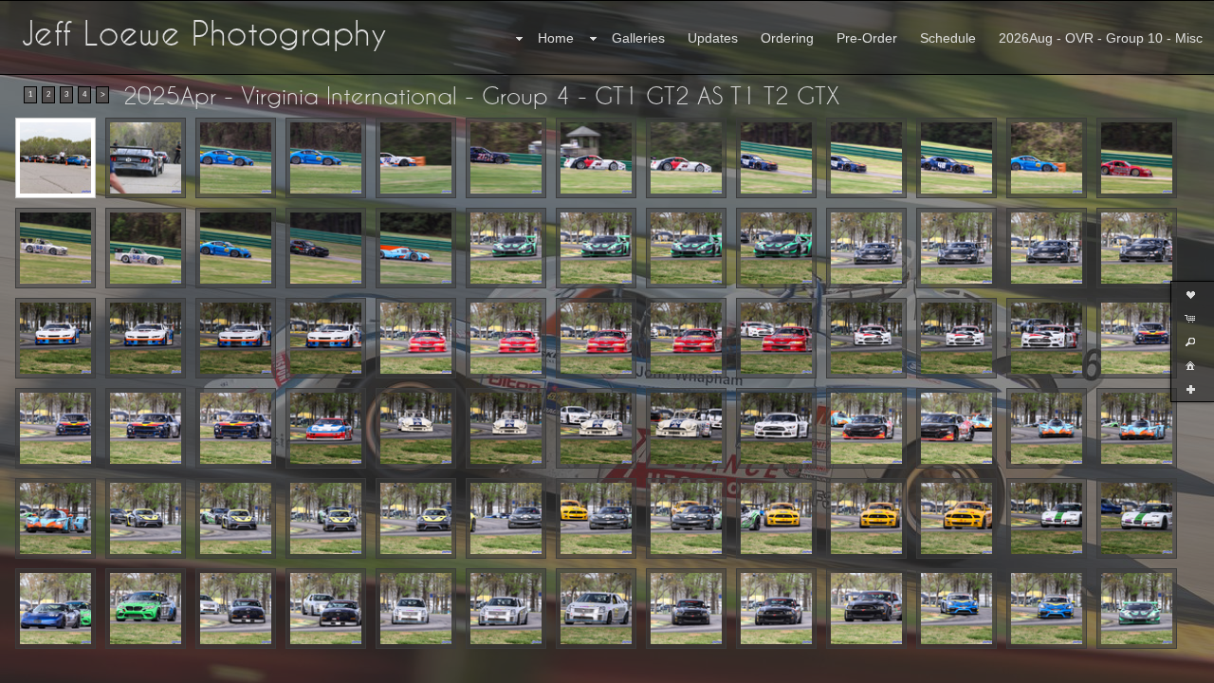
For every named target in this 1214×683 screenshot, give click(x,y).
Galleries (638, 38)
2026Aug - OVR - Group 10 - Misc (1101, 38)
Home (556, 38)
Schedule (948, 38)
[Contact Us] (54, 666)
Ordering (787, 38)
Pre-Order (867, 38)
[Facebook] (27, 666)
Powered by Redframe (1148, 665)
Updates (713, 38)
